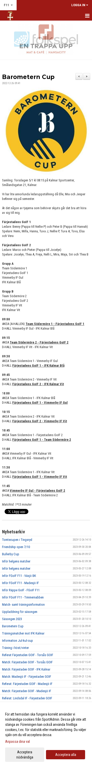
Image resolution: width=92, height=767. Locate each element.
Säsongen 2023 (12, 619)
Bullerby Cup (10, 554)
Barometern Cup (28, 77)
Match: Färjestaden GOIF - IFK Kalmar (26, 669)
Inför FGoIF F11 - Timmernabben (23, 597)
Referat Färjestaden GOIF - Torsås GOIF (27, 655)
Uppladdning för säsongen (19, 612)
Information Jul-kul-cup (17, 640)
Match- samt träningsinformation (23, 604)
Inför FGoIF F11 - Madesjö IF (20, 583)
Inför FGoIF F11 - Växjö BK (19, 576)
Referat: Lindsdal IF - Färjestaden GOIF (27, 698)
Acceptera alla (65, 755)
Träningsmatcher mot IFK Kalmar (23, 633)
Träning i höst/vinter (15, 648)
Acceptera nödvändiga (24, 754)
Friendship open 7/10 (16, 547)
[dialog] (46, 735)
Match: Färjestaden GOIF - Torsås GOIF (27, 662)
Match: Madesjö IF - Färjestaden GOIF (26, 676)
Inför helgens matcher (16, 561)
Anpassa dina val (17, 741)
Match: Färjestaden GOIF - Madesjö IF (26, 691)
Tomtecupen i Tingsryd (17, 540)
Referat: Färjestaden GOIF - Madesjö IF (27, 684)
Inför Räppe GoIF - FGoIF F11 (21, 590)
